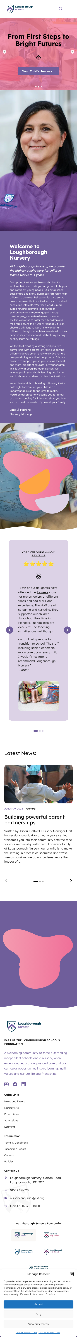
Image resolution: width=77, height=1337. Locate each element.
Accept (38, 1304)
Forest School (52, 71)
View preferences (38, 1324)
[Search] (60, 9)
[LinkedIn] (23, 1084)
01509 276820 (19, 1190)
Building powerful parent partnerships (34, 819)
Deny (38, 1314)
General (31, 808)
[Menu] (70, 9)
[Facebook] (15, 1084)
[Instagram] (6, 1084)
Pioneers (42, 592)
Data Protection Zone (26, 1332)
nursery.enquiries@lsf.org (27, 1198)
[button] (71, 1274)
